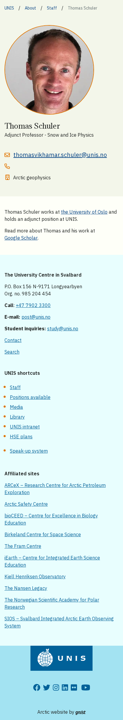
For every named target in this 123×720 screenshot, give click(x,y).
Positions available (30, 397)
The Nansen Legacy (25, 588)
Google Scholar (21, 238)
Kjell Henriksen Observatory (35, 576)
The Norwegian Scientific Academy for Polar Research (51, 603)
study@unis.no (62, 329)
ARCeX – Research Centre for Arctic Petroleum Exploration (55, 488)
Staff (15, 387)
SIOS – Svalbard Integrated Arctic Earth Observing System (59, 622)
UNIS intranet (25, 427)
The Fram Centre (22, 546)
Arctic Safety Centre (26, 504)
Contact (12, 340)
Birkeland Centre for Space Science (42, 534)
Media (16, 407)
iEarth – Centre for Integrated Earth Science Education (52, 561)
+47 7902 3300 (33, 305)
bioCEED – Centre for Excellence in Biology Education (51, 519)
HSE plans (21, 437)
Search (11, 352)
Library (17, 417)
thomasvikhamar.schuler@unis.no (60, 155)
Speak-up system (29, 451)
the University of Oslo (84, 212)
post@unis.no (35, 317)
